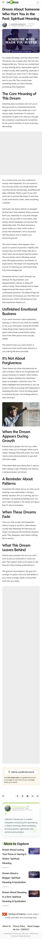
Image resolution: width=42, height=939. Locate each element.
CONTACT (25, 929)
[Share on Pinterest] (27, 796)
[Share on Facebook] (17, 796)
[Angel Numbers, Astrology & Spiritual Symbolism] (12, 2)
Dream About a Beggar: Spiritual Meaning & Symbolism (14, 878)
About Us (6, 926)
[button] (4, 2)
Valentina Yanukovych (18, 24)
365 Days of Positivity (17, 914)
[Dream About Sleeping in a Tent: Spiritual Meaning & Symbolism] (34, 893)
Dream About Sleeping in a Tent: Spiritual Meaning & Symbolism (14, 897)
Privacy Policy (19, 926)
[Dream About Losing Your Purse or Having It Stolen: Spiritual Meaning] (34, 851)
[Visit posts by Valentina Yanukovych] (4, 25)
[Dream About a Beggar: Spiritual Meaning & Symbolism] (34, 874)
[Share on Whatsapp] (32, 796)
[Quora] (5, 814)
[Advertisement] (21, 153)
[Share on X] (22, 796)
